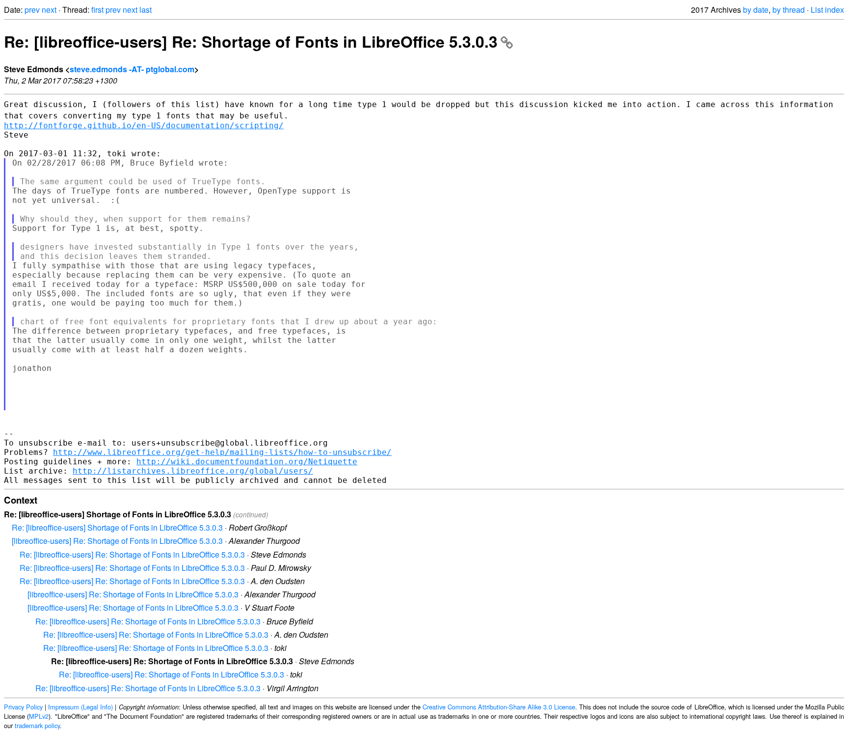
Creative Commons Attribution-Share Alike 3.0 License (499, 706)
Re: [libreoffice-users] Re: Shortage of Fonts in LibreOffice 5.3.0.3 (251, 41)
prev (32, 9)
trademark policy (37, 725)
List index (827, 9)
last (145, 9)
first (97, 9)
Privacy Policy (23, 706)
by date (755, 9)
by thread (788, 9)
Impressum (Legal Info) (80, 706)
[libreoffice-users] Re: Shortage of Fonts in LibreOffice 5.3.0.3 (117, 540)
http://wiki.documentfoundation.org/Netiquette (246, 461)
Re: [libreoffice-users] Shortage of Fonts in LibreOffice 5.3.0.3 (117, 527)
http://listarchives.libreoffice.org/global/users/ (193, 471)
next (49, 9)
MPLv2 (39, 716)
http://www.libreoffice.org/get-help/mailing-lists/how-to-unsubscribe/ (222, 452)
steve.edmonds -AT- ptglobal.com (132, 69)
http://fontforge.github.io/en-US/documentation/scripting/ (144, 125)
